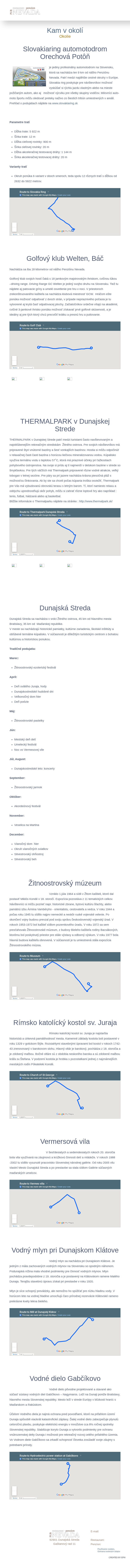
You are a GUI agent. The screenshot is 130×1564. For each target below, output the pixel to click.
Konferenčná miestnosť (17, 1541)
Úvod (6, 1520)
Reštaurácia (10, 1537)
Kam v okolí (65, 30)
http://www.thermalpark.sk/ (96, 501)
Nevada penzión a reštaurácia (21, 1550)
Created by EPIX (117, 1557)
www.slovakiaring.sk (65, 103)
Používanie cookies (106, 1549)
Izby (5, 1528)
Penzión (8, 1524)
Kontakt (7, 1546)
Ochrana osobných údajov (109, 1551)
